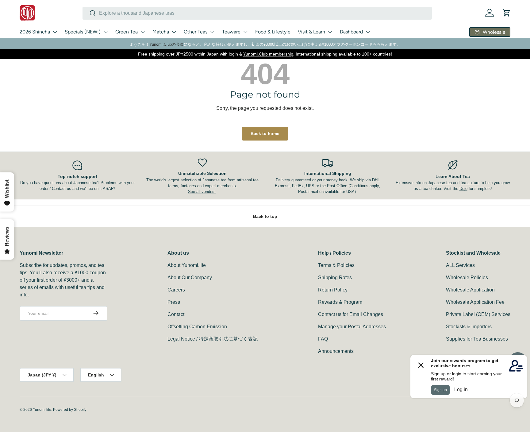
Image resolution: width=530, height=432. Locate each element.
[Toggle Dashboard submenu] (367, 32)
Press (173, 302)
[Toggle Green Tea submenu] (142, 32)
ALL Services (460, 265)
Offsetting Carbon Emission (197, 326)
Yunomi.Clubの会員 (166, 44)
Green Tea (126, 32)
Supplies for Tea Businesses (477, 338)
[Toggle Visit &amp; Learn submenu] (330, 32)
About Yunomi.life (186, 265)
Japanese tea (440, 182)
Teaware (231, 32)
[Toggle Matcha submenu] (174, 32)
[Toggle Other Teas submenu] (212, 32)
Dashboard (351, 32)
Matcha (160, 32)
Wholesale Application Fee (475, 302)
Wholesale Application (470, 289)
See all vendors (202, 191)
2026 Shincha (35, 32)
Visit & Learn (311, 32)
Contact (175, 314)
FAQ (323, 338)
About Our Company (189, 277)
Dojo (463, 188)
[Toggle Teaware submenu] (245, 32)
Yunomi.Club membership (268, 54)
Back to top (265, 216)
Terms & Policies (336, 265)
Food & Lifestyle (272, 32)
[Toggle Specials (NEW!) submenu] (105, 32)
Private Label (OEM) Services (478, 314)
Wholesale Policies (467, 277)
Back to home (265, 133)
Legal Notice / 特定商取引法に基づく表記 (212, 338)
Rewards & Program (340, 302)
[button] (506, 13)
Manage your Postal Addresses (352, 326)
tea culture (470, 182)
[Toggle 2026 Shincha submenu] (55, 32)
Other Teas (195, 32)
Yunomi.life (42, 409)
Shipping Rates (335, 277)
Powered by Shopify (69, 409)
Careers (176, 289)
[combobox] (257, 13)
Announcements (336, 351)
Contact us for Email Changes (350, 314)
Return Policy (333, 289)
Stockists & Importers (469, 326)
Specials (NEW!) (83, 32)
